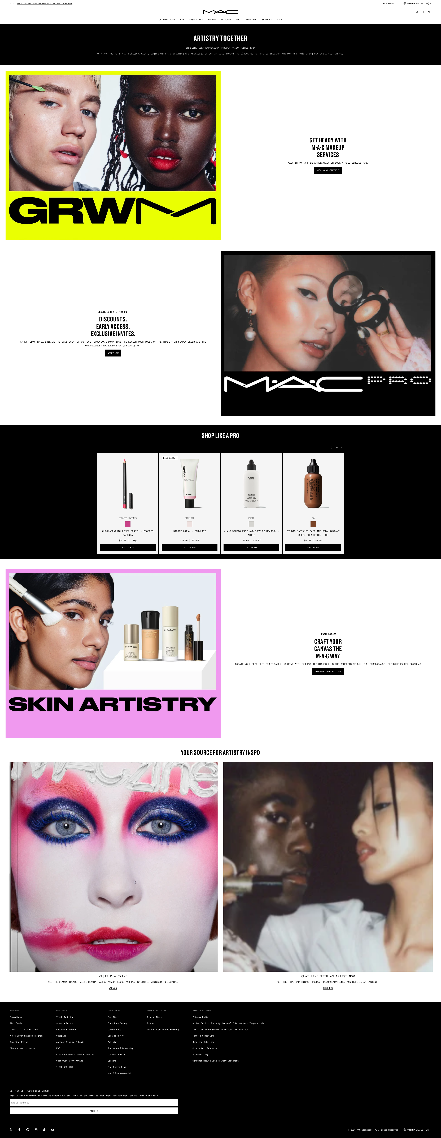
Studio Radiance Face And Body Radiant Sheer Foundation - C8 (313, 533)
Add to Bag (128, 547)
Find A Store (154, 1017)
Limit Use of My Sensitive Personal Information (220, 1029)
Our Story (113, 1017)
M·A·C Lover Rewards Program (26, 1035)
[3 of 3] (130, 511)
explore (113, 987)
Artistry (112, 1042)
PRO (238, 19)
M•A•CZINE (251, 19)
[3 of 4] (314, 511)
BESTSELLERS (196, 19)
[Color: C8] (313, 524)
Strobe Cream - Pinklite (189, 531)
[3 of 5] (189, 511)
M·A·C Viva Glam (117, 1066)
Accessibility (200, 1054)
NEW (182, 19)
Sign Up (94, 1111)
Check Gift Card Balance (24, 1029)
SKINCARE (226, 19)
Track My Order (64, 1017)
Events (150, 1023)
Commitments (114, 1029)
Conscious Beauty (117, 1023)
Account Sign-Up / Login (70, 1042)
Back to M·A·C (116, 1035)
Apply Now (113, 353)
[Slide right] (13, 3)
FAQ (58, 1048)
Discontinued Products (22, 1048)
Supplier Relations (203, 1042)
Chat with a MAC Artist (69, 1060)
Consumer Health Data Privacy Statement (216, 1060)
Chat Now (328, 987)
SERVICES (267, 19)
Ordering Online (19, 1042)
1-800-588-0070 (64, 1066)
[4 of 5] (192, 511)
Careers (112, 1060)
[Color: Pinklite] (189, 524)
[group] (194, 3)
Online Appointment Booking (163, 1029)
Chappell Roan (167, 19)
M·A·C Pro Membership (120, 1073)
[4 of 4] (317, 511)
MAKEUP (212, 19)
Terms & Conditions (203, 1035)
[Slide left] (11, 3)
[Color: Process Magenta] (128, 524)
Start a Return (64, 1023)
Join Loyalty (389, 3)
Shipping (61, 1035)
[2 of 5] (186, 511)
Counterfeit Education (205, 1048)
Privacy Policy (201, 1017)
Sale (279, 19)
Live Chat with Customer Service (75, 1054)
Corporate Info (116, 1054)
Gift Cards (16, 1023)
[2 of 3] (127, 511)
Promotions (16, 1017)
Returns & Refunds (66, 1029)
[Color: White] (251, 524)
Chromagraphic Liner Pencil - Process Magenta (127, 533)
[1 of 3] (248, 511)
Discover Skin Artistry (328, 671)
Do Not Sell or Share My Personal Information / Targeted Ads (228, 1023)
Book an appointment (327, 170)
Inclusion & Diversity (120, 1048)
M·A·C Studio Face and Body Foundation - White (251, 533)
